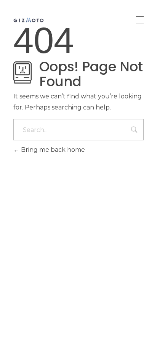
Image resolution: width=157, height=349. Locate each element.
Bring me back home (52, 149)
